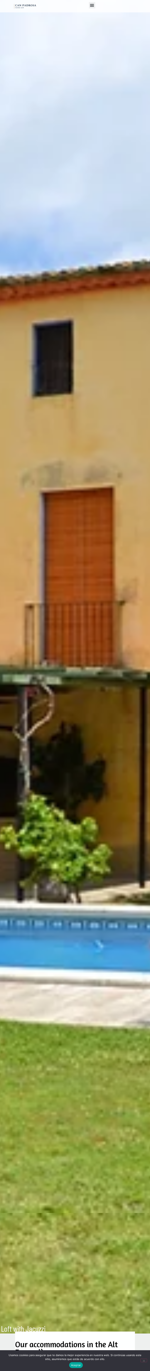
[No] (143, 1360)
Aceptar (76, 1365)
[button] (92, 5)
